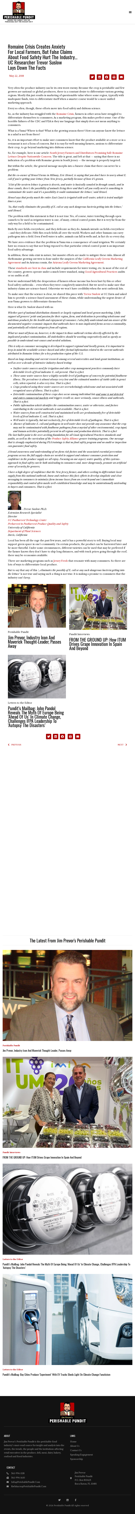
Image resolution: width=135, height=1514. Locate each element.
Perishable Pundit (18, 632)
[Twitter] (59, 1500)
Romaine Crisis (65, 114)
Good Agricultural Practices (101, 271)
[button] (130, 12)
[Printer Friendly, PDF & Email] (117, 79)
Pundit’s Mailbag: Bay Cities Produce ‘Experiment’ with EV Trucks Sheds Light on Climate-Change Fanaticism (56, 1374)
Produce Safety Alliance (65, 438)
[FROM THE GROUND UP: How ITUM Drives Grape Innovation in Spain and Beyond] (98, 606)
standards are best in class (31, 268)
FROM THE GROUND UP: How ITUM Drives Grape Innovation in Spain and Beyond (97, 643)
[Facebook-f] (75, 1500)
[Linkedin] (67, 1500)
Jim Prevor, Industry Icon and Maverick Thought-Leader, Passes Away (34, 641)
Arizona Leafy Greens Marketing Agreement (78, 262)
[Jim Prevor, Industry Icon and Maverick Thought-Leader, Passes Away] (37, 605)
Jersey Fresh (61, 560)
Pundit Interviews (79, 634)
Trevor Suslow (91, 294)
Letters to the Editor (20, 702)
